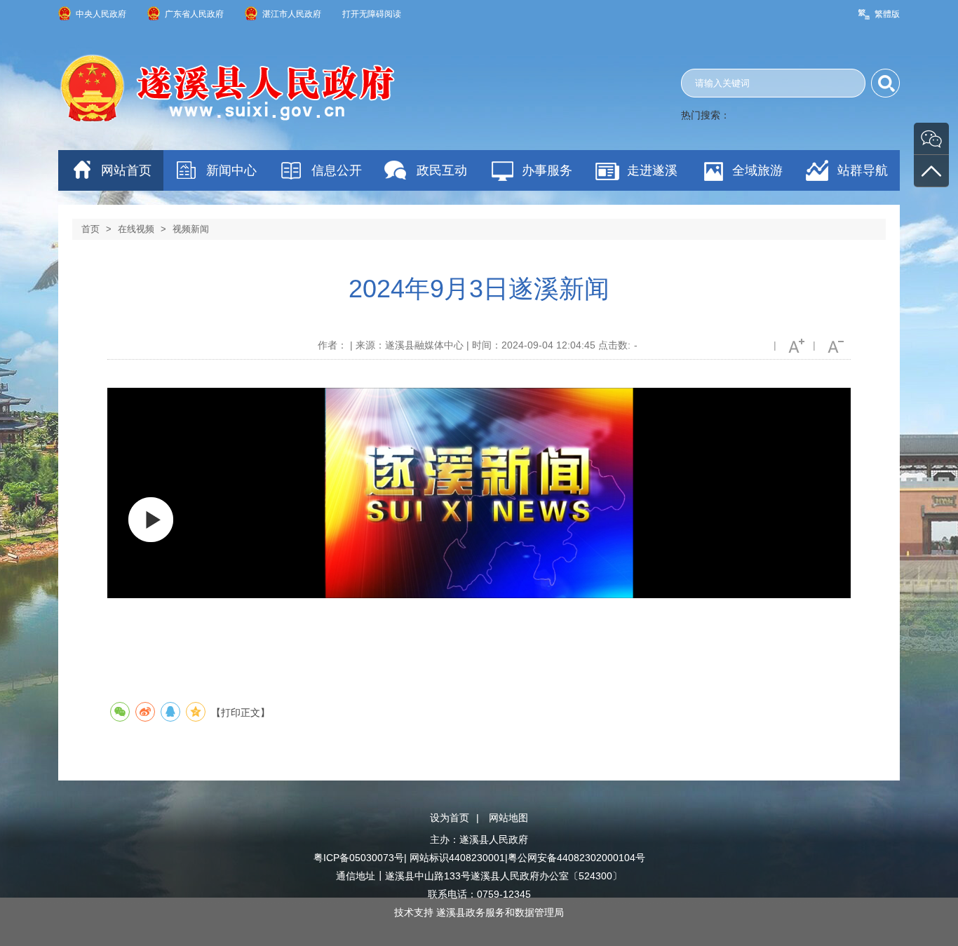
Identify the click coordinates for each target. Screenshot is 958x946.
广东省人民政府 (194, 14)
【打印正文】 (240, 712)
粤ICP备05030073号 (358, 857)
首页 (90, 229)
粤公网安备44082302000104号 (576, 857)
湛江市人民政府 (291, 14)
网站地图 (508, 817)
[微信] (931, 138)
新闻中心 (231, 170)
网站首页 (126, 170)
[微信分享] (120, 712)
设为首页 (449, 817)
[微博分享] (145, 712)
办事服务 (547, 170)
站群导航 (862, 170)
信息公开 (336, 170)
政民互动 (442, 170)
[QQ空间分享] (195, 712)
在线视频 (136, 229)
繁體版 (887, 14)
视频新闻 (191, 229)
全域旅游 (757, 170)
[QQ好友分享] (170, 712)
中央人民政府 (101, 14)
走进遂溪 (652, 170)
